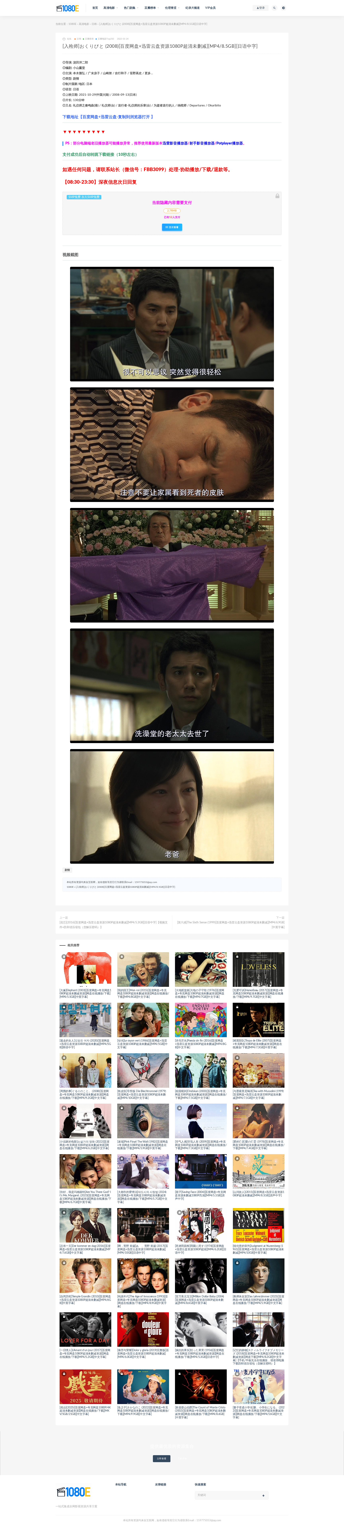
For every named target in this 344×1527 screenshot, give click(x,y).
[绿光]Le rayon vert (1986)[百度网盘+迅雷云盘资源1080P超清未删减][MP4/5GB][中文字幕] (142, 1044)
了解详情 (182, 1459)
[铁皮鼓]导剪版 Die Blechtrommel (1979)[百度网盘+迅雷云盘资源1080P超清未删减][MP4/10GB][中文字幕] (141, 1094)
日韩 (94, 24)
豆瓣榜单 (89, 39)
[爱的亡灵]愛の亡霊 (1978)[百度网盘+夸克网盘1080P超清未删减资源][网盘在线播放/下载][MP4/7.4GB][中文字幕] (258, 1145)
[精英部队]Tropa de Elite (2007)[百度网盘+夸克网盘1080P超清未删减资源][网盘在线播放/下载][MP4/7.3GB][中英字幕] (257, 1044)
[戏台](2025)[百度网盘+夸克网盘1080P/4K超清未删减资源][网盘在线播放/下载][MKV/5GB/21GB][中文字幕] (85, 1411)
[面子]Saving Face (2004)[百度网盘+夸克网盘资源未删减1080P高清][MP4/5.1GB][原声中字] (200, 1195)
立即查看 (161, 1459)
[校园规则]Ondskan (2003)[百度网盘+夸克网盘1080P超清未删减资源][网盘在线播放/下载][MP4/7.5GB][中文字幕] (201, 1094)
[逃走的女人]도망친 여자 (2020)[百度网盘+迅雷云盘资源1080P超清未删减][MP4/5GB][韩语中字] (85, 1044)
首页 (95, 8)
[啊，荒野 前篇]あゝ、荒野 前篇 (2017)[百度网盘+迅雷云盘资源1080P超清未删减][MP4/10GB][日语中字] (142, 1249)
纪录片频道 (193, 8)
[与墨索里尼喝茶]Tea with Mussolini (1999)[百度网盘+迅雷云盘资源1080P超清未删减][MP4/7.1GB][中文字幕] (258, 1094)
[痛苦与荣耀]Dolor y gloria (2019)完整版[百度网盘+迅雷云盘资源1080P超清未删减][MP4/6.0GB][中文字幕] (143, 1353)
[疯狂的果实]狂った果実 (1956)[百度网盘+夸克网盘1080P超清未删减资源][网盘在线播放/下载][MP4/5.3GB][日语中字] (199, 1353)
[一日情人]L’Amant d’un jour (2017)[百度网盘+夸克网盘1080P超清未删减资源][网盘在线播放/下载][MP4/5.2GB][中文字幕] (85, 1353)
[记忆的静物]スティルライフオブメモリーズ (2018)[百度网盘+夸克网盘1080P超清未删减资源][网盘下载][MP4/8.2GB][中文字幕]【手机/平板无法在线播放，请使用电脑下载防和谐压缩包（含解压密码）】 (258, 1357)
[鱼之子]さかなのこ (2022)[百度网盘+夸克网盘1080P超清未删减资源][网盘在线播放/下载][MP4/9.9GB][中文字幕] (143, 1411)
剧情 (67, 870)
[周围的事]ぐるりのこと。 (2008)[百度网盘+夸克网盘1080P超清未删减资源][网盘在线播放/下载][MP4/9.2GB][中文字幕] (84, 1094)
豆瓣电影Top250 (106, 39)
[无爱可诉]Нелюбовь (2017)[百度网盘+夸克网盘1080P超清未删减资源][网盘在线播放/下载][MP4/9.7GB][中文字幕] (258, 994)
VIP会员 (210, 8)
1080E (72, 24)
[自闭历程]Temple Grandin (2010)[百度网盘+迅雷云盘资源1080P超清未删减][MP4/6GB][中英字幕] (85, 1300)
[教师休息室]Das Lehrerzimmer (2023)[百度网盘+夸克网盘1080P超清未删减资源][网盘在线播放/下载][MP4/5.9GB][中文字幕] (258, 1300)
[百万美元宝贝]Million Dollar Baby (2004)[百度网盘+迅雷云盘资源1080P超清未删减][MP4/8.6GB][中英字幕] (199, 1300)
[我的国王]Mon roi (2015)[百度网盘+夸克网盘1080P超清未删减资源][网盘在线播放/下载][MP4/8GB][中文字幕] (143, 994)
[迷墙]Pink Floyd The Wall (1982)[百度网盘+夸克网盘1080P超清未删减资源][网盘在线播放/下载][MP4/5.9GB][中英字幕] (142, 1145)
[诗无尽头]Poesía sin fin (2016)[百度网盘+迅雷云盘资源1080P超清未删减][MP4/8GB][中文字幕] (200, 1044)
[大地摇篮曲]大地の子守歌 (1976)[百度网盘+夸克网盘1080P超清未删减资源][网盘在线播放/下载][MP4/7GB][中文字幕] (199, 994)
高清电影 (84, 24)
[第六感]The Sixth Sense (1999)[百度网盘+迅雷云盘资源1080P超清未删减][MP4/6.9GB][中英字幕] (230, 925)
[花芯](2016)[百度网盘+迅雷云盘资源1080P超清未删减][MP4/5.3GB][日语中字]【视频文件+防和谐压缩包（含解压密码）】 (114, 925)
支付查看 (173, 227)
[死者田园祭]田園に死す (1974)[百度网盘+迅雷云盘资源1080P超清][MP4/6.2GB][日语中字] (200, 1249)
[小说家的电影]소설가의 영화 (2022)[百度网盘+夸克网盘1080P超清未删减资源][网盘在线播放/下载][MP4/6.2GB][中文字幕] (84, 1145)
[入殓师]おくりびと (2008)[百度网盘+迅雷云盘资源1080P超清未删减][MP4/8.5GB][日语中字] (125, 887)
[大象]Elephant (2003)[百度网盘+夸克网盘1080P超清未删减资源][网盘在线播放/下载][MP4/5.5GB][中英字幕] (85, 994)
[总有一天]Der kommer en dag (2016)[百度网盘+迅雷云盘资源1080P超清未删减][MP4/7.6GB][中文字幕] (85, 1249)
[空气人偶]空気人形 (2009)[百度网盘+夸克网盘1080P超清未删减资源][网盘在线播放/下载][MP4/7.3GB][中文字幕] (201, 1145)
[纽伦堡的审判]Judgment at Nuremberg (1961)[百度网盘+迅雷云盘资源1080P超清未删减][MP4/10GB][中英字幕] (258, 1249)
